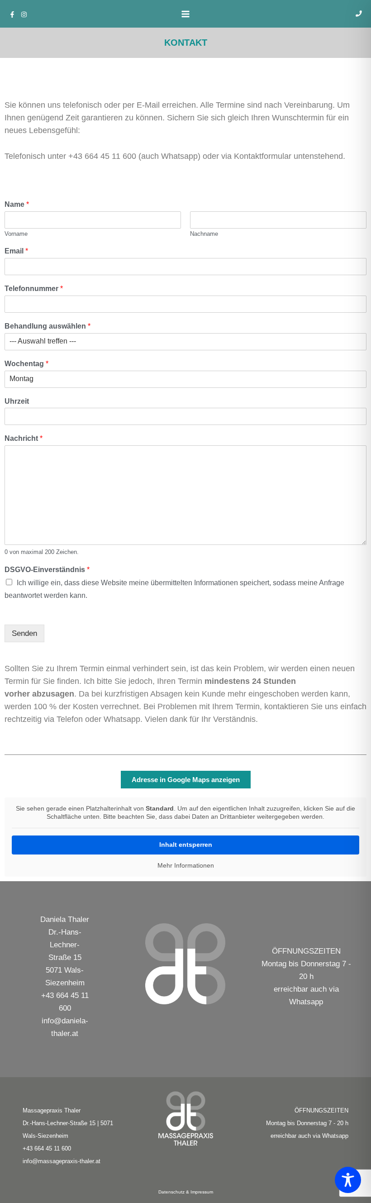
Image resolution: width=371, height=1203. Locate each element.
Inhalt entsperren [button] (185, 844)
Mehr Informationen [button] (185, 865)
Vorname (16, 233)
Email (16, 251)
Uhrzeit (17, 401)
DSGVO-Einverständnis (47, 569)
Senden (24, 633)
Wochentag (26, 364)
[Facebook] (12, 14)
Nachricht (24, 438)
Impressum (201, 1191)
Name (17, 204)
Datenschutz (171, 1191)
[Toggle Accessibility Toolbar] (348, 1180)
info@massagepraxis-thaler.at (61, 1161)
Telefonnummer (34, 288)
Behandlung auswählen (47, 326)
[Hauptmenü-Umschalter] (185, 14)
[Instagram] (24, 14)
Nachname (204, 233)
